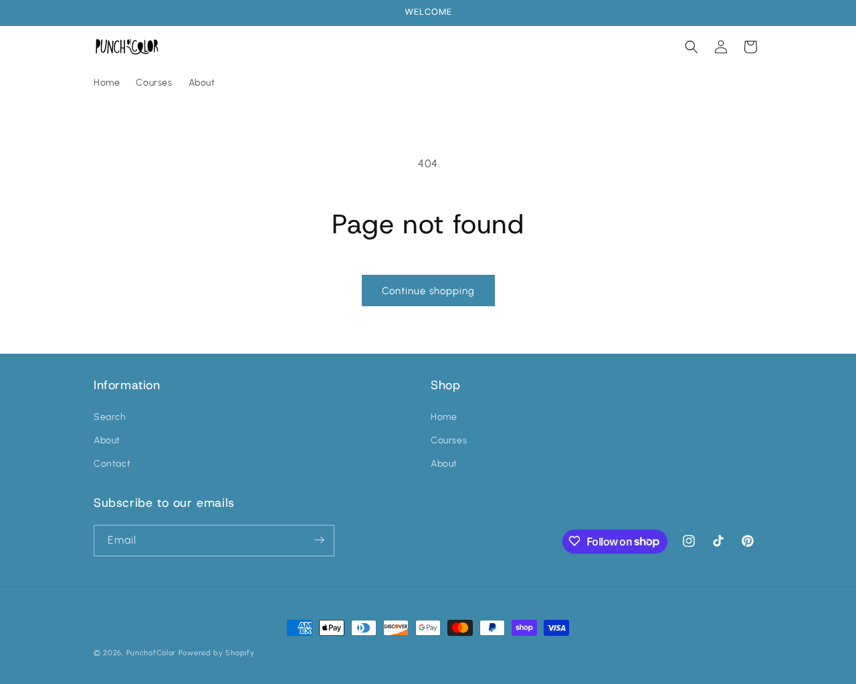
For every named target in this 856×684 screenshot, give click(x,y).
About (107, 440)
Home (444, 416)
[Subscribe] (319, 540)
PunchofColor (151, 653)
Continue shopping (428, 291)
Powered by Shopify (217, 653)
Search (110, 416)
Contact (112, 463)
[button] (691, 47)
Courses (449, 440)
